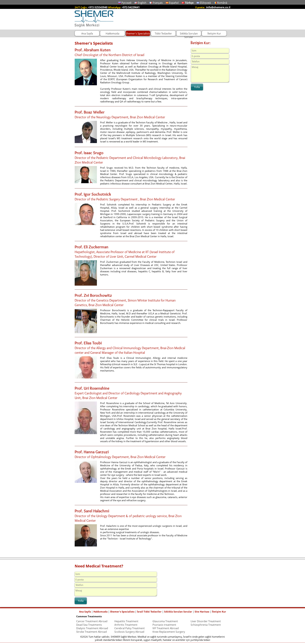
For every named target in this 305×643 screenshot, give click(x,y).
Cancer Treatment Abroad (91, 621)
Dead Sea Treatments (89, 624)
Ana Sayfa (85, 611)
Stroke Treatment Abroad (91, 631)
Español (174, 2)
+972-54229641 (131, 7)
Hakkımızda (100, 611)
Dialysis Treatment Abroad (92, 628)
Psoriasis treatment (164, 624)
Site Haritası (202, 611)
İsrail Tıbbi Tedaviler (149, 611)
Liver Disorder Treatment (206, 621)
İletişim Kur (219, 611)
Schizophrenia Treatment (206, 624)
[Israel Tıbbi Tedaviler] (94, 28)
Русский (126, 2)
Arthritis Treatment (125, 624)
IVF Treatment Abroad (165, 628)
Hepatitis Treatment (126, 621)
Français (158, 2)
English (142, 2)
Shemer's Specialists (122, 611)
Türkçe (189, 2)
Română (222, 2)
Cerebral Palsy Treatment (129, 628)
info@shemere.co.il (218, 7)
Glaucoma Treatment (165, 621)
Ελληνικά (205, 2)
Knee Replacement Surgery (168, 631)
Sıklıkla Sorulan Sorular (178, 611)
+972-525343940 (97, 7)
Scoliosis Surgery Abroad (129, 631)
